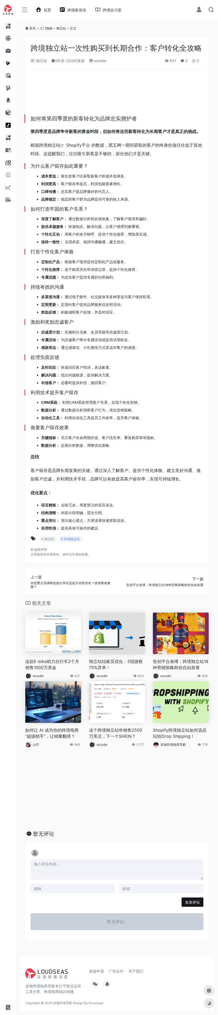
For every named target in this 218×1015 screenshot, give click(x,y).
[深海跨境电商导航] (46, 975)
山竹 (36, 745)
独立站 (61, 28)
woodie (99, 60)
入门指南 (46, 28)
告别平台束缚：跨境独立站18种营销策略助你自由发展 (180, 664)
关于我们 (135, 971)
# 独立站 (47, 539)
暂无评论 (43, 834)
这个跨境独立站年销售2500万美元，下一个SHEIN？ (115, 733)
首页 (32, 28)
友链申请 (96, 971)
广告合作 (116, 971)
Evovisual (96, 1003)
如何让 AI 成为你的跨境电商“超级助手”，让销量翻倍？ (52, 733)
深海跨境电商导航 (173, 745)
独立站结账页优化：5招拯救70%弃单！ (116, 664)
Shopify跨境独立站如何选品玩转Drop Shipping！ (180, 733)
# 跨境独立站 (70, 539)
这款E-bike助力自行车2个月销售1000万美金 (52, 664)
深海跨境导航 (62, 1003)
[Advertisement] (101, 94)
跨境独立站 (49, 145)
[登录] (199, 10)
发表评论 (192, 902)
